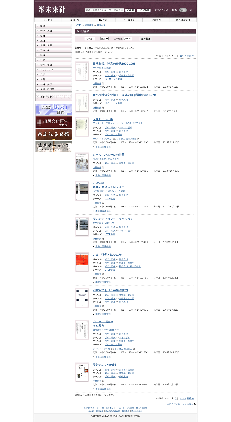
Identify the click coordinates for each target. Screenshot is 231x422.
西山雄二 (128, 349)
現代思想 (123, 72)
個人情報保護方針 (112, 411)
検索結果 (101, 25)
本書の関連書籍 (103, 146)
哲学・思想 (110, 72)
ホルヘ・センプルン (102, 139)
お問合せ (99, 411)
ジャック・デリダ (101, 349)
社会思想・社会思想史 (130, 266)
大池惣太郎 (131, 139)
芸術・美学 (110, 75)
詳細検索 (89, 25)
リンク (91, 411)
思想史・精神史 (126, 263)
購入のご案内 (141, 408)
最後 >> (190, 55)
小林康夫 (97, 83)
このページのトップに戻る (180, 404)
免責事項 (125, 411)
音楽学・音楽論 (126, 298)
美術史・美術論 (126, 163)
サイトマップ (136, 411)
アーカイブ (120, 408)
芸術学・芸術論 (126, 75)
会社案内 (130, 408)
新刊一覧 (100, 408)
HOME (78, 25)
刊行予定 (109, 408)
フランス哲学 (125, 127)
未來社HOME (89, 408)
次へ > (183, 55)
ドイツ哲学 (124, 337)
